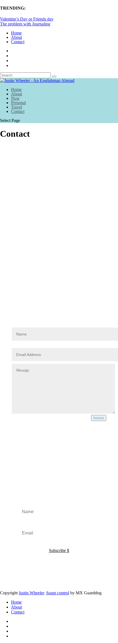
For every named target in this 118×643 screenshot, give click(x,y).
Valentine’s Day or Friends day (27, 19)
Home (16, 33)
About (16, 37)
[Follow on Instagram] (10, 288)
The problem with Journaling (25, 24)
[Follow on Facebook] (2, 288)
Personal (18, 102)
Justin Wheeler (31, 593)
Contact (17, 41)
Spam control (57, 593)
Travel (16, 107)
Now (15, 98)
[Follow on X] (18, 288)
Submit (98, 418)
